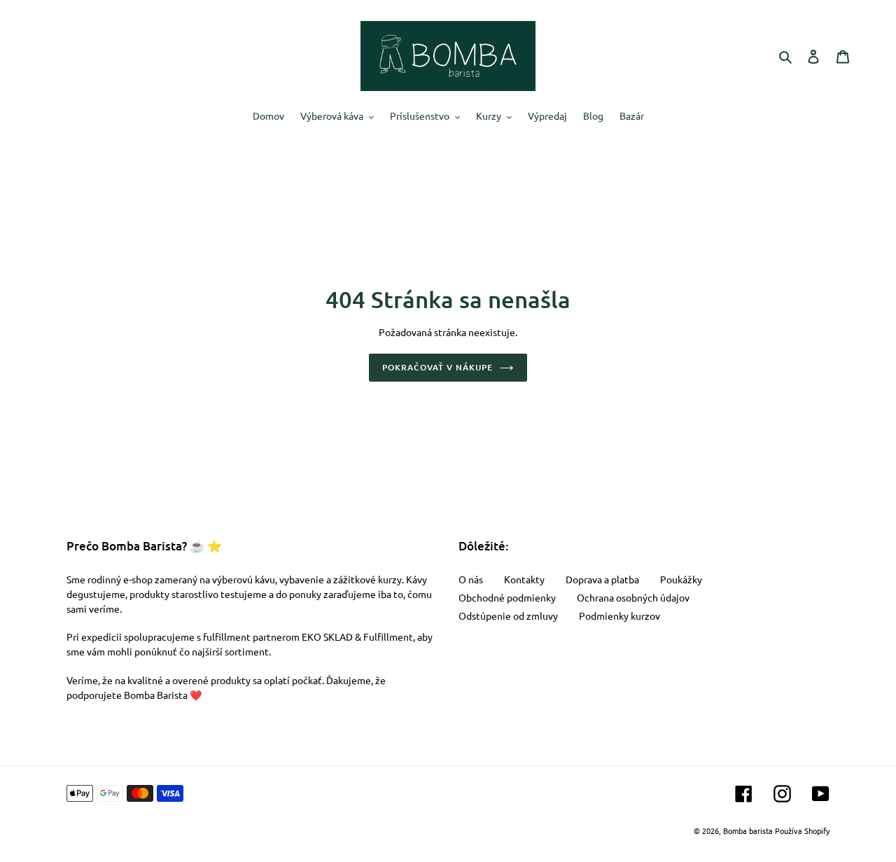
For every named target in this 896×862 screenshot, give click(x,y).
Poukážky (681, 579)
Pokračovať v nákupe (437, 367)
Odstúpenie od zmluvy (508, 615)
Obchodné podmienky (507, 597)
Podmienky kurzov (619, 615)
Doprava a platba (602, 579)
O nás (470, 579)
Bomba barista (748, 830)
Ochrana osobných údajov (633, 597)
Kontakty (524, 579)
